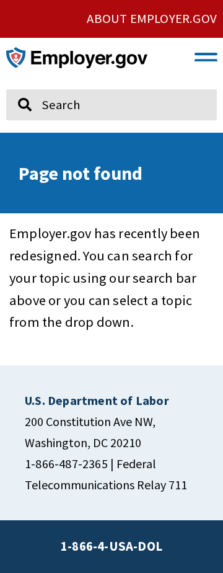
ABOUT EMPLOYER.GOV (152, 19)
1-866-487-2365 (66, 463)
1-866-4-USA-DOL (111, 546)
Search (16, 84)
